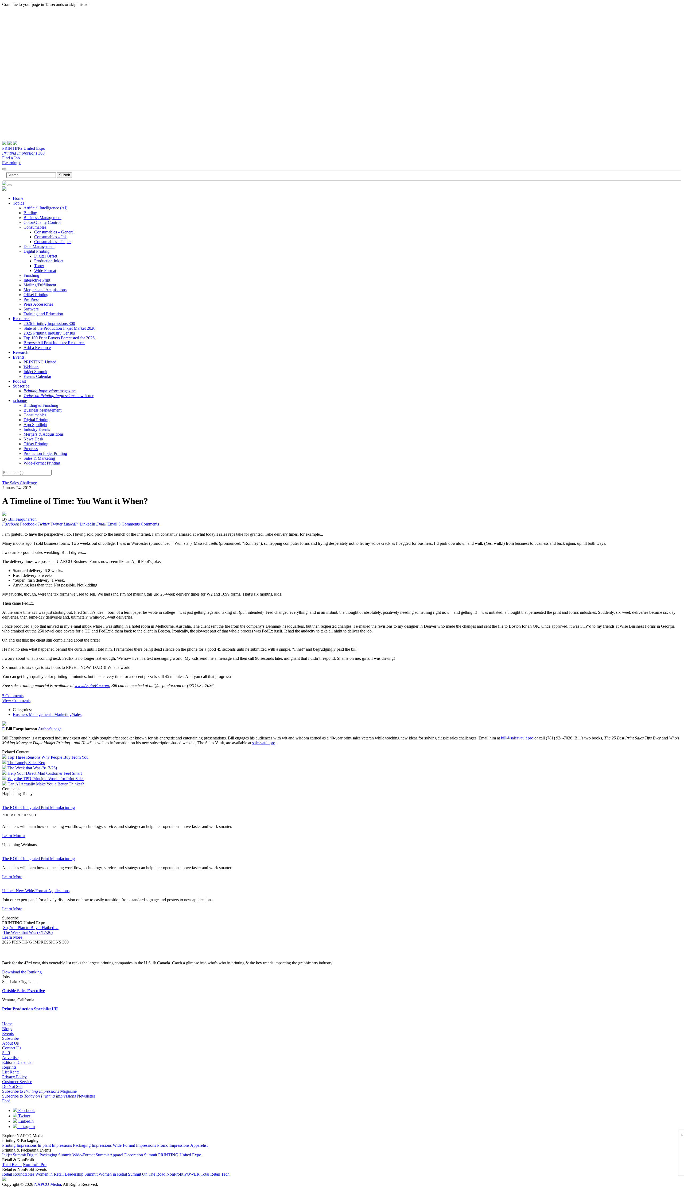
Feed (6, 1101)
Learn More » (13, 835)
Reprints (9, 1067)
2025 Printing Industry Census (49, 333)
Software (31, 309)
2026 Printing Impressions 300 (49, 323)
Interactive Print (37, 280)
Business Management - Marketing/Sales (47, 714)
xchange (20, 400)
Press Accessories (38, 304)
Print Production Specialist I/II (30, 1009)
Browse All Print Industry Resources (54, 342)
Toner (39, 265)
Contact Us (11, 1048)
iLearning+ (11, 162)
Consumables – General (54, 232)
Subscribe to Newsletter (48, 1096)
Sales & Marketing (39, 458)
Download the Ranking (22, 972)
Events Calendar (37, 376)
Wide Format (45, 270)
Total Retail (12, 1164)
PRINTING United (40, 362)
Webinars (31, 367)
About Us (10, 1043)
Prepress (31, 448)
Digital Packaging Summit (49, 1155)
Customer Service (17, 1081)
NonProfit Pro (34, 1164)
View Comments (16, 700)
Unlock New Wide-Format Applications (35, 890)
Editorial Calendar (17, 1062)
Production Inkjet (48, 261)
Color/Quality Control (42, 222)
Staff (6, 1052)
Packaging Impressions (92, 1145)
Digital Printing (36, 251)
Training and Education (43, 314)
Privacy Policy (14, 1077)
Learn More (12, 877)
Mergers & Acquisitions (44, 434)
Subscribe (21, 386)
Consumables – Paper (52, 241)
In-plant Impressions (55, 1145)
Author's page (49, 729)
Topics (18, 203)
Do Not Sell (12, 1086)
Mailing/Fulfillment (40, 285)
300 (23, 153)
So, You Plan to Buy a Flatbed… (31, 927)
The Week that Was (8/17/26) (32, 768)
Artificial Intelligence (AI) (45, 208)
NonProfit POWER (183, 1174)
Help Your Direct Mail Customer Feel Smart (44, 773)
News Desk (33, 439)
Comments (150, 524)
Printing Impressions (19, 1145)
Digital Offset (45, 256)
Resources (21, 318)
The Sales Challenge (19, 483)
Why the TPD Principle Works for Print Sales (45, 778)
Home (18, 198)
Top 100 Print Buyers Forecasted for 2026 (59, 338)
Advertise (10, 1057)
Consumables (35, 227)
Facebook (26, 1110)
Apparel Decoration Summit (133, 1155)
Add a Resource (37, 347)
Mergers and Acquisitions (45, 289)
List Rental (11, 1072)
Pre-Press (31, 299)
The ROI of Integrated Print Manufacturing (38, 807)
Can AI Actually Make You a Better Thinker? (45, 784)
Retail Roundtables (18, 1174)
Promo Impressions (173, 1145)
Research (20, 352)
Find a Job (11, 158)
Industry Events (37, 429)
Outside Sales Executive (23, 990)
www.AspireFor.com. (92, 685)
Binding (30, 212)
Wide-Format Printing (42, 463)
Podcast (19, 381)
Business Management (42, 217)
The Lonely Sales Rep (26, 762)
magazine (50, 391)
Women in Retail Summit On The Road (132, 1174)
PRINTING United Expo (23, 148)
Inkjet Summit (35, 371)
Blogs (7, 1028)
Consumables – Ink (50, 237)
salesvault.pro (263, 743)
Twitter (23, 1116)
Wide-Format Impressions (134, 1145)
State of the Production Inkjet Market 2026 (59, 328)
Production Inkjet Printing (45, 453)
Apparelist (199, 1145)
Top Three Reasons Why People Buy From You (47, 757)
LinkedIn (25, 1121)
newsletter (59, 395)
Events (18, 357)
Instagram (26, 1126)
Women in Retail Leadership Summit (66, 1174)
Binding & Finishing (41, 405)
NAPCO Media (47, 1184)
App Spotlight (35, 424)
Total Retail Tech (215, 1174)
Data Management (39, 246)
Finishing (31, 275)
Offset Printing (36, 294)
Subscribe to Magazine (39, 1091)
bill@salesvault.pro (517, 738)
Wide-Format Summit (90, 1155)
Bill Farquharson (22, 519)
